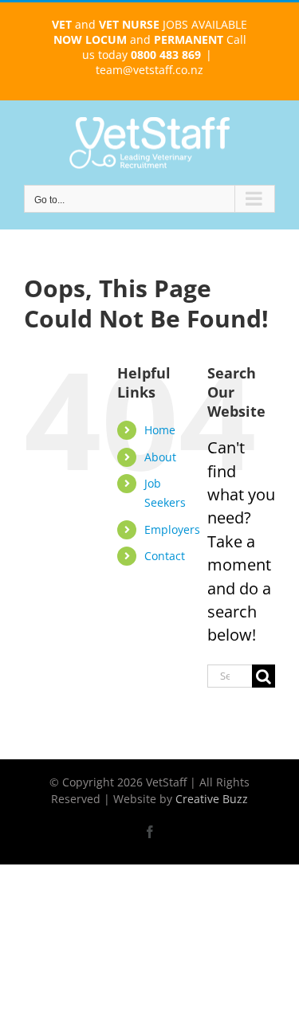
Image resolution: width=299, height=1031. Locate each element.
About (160, 457)
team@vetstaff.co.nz (149, 69)
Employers (172, 529)
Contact (164, 555)
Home (159, 429)
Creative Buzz (211, 798)
